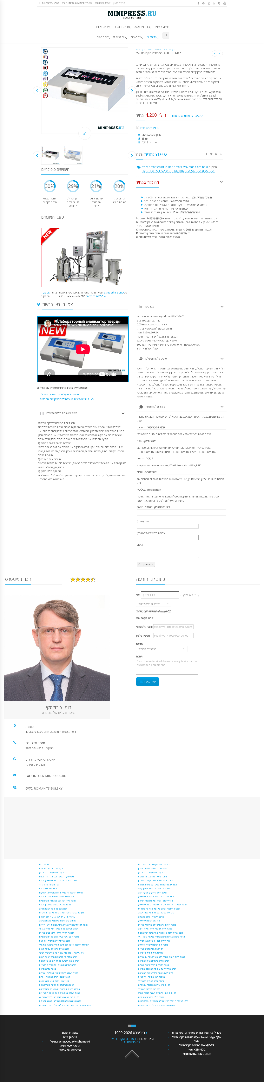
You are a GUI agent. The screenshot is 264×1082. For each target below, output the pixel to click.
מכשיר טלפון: (110, 3)
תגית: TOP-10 (122, 27)
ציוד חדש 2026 (142, 27)
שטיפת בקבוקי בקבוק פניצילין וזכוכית (55, 904)
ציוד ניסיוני (152, 37)
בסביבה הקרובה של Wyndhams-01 (70, 1041)
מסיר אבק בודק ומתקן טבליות (150, 948)
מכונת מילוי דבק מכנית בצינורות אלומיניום (57, 900)
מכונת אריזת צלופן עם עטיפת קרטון (54, 948)
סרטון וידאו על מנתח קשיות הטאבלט (59, 394)
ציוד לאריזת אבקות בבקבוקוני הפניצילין (155, 880)
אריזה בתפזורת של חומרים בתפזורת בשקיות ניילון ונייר (161, 936)
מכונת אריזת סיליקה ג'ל (49, 884)
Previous (37, 90)
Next (132, 90)
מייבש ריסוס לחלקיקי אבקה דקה (152, 892)
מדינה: (144, 646)
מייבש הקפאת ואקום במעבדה (151, 916)
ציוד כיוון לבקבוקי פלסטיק (149, 920)
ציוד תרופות (103, 37)
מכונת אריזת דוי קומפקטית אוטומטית (55, 940)
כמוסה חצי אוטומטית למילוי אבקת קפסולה (156, 1005)
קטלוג (171, 49)
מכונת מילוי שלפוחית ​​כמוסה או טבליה (154, 984)
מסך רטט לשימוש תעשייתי (149, 989)
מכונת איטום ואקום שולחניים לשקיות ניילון (157, 924)
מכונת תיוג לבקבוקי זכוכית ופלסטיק (153, 944)
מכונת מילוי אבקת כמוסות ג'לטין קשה (154, 888)
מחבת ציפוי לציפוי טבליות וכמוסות (152, 876)
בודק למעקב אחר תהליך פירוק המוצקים (155, 972)
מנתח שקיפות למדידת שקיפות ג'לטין (153, 960)
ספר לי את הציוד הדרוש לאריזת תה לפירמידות (196, 1032)
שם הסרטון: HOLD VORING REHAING (57, 916)
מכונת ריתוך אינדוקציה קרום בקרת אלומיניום (59, 936)
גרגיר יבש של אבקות (70, 1050)
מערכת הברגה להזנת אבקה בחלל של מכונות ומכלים (61, 912)
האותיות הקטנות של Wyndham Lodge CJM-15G (196, 1039)
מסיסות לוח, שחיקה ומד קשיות (151, 976)
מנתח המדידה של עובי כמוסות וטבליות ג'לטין (157, 968)
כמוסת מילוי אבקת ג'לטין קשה (151, 997)
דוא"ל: (77, 3)
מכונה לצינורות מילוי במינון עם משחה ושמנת (158, 884)
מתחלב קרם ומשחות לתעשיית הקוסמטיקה (57, 920)
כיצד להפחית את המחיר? (186, 116)
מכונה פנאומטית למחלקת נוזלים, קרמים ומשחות (60, 1000)
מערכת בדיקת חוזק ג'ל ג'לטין (150, 952)
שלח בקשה (150, 681)
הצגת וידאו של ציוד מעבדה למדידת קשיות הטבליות (67, 399)
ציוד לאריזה (136, 37)
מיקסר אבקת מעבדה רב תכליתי (151, 981)
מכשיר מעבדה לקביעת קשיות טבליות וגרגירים (58, 972)
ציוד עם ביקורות (102, 27)
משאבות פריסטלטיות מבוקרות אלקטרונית (56, 984)
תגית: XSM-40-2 (196, 1049)
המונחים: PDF (149, 128)
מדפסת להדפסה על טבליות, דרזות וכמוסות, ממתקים (61, 892)
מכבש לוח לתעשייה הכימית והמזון (152, 868)
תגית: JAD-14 (70, 1037)
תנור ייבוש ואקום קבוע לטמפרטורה (54, 981)
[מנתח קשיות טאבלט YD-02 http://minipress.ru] (84, 90)
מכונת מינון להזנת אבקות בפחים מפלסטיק (156, 896)
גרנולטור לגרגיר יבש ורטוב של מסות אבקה (156, 912)
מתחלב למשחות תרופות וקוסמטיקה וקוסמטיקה (59, 989)
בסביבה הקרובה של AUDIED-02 (125, 1040)
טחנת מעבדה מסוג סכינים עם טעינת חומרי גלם (59, 992)
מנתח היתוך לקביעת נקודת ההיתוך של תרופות (59, 960)
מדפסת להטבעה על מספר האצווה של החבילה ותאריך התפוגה (65, 1005)
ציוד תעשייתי (119, 37)
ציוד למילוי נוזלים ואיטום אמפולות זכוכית (56, 896)
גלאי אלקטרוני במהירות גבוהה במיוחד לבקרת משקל (61, 952)
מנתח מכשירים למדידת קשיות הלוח (153, 964)
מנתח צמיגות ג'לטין (47, 968)
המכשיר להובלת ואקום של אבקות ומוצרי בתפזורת (159, 908)
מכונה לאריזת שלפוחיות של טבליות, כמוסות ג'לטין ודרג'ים (63, 924)
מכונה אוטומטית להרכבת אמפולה (53, 908)
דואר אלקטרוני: (144, 627)
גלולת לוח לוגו (45, 864)
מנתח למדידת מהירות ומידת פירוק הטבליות (57, 964)
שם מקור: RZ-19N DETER (197, 1054)
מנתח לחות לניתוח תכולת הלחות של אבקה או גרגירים (161, 956)
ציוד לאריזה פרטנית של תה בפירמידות (154, 940)
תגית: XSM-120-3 (70, 1046)
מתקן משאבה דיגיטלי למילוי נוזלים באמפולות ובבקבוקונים (163, 1000)
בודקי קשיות (141, 49)
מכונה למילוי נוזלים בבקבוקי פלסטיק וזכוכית (58, 880)
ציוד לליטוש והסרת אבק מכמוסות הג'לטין (155, 900)
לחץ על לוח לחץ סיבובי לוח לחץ (52, 872)
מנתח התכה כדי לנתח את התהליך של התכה (58, 956)
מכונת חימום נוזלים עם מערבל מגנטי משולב (157, 992)
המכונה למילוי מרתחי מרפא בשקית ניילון (56, 932)
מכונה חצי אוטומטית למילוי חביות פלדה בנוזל (58, 928)
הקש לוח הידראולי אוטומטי (51, 868)
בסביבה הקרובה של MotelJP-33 (196, 1045)
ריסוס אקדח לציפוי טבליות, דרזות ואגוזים (56, 876)
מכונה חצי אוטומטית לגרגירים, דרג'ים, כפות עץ (59, 997)
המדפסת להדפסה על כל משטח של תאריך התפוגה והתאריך (64, 944)
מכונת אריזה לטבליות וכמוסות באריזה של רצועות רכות (161, 932)
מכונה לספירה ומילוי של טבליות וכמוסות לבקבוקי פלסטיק (162, 904)
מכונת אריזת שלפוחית (48, 888)
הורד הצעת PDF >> (96, 296)
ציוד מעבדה (152, 49)
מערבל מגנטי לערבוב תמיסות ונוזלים (54, 976)
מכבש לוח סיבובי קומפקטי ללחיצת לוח (154, 864)
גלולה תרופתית (70, 1032)
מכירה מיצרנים (161, 27)
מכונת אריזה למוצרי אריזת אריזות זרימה (155, 928)
